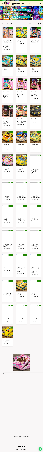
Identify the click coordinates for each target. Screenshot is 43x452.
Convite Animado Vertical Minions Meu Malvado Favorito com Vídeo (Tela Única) (35, 171)
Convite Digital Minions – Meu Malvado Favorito (7, 146)
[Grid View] (38, 24)
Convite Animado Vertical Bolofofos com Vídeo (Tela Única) (7, 244)
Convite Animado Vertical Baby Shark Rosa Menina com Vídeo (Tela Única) (7, 95)
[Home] (19, 14)
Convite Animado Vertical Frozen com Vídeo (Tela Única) (21, 244)
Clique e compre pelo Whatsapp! (21, 46)
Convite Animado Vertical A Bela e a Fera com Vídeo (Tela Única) (35, 244)
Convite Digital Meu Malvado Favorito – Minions (34, 220)
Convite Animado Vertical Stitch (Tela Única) (7, 196)
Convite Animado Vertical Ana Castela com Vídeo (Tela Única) (35, 94)
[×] (40, 449)
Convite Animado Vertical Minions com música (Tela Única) (7, 295)
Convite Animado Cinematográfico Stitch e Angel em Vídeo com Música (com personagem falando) (7, 44)
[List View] (40, 24)
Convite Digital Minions (20, 41)
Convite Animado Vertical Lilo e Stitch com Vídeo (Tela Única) (35, 42)
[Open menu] (3, 4)
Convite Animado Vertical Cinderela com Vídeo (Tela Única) (21, 269)
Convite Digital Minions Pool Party (6, 70)
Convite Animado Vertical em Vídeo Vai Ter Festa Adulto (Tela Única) (35, 270)
